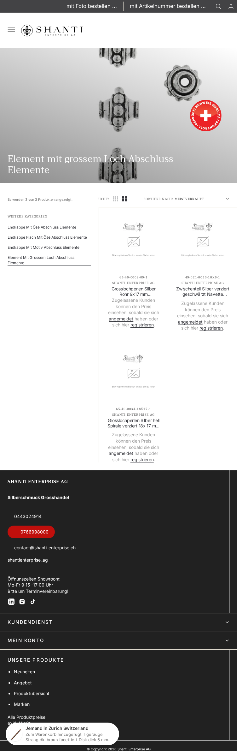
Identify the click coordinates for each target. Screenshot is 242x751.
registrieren (142, 324)
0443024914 (28, 516)
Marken (22, 704)
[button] (231, 6)
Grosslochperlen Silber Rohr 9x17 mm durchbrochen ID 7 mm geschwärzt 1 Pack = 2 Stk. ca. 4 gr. (133, 291)
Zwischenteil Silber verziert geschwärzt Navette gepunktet (202, 291)
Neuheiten (24, 671)
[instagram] (22, 601)
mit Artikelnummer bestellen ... (168, 6)
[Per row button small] (124, 199)
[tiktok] (33, 601)
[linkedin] (11, 601)
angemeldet (121, 318)
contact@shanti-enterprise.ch (45, 547)
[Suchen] (218, 6)
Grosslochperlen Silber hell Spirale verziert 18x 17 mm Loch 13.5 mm (133, 423)
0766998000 (34, 531)
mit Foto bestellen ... (91, 6)
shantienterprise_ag (28, 560)
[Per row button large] (115, 199)
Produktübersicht (31, 693)
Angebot (23, 682)
